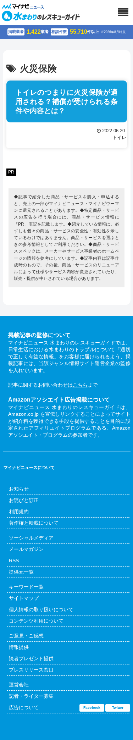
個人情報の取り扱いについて (41, 609)
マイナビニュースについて (29, 467)
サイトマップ (24, 598)
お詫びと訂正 (24, 500)
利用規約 (19, 511)
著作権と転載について (34, 523)
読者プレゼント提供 (31, 658)
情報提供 (19, 647)
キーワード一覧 (26, 587)
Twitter (117, 707)
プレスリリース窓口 (31, 670)
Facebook (91, 707)
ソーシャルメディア (31, 538)
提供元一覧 (21, 572)
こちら (80, 385)
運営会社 (19, 684)
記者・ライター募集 (31, 696)
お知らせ (19, 489)
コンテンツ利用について (36, 621)
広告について (24, 707)
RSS (14, 560)
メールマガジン (26, 549)
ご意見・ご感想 (26, 636)
